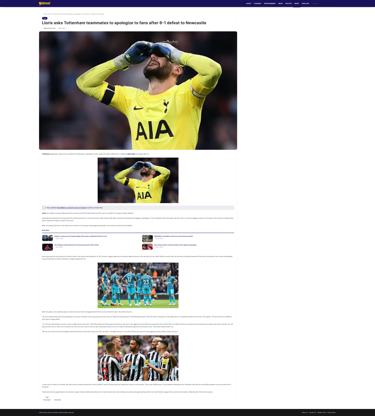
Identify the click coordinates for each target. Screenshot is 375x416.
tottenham (57, 400)
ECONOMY (257, 3)
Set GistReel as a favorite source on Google (71, 207)
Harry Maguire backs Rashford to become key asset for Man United (76, 245)
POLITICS (288, 3)
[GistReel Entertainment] (44, 3)
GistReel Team (321, 412)
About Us (305, 412)
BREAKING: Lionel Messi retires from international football (173, 236)
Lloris (44, 213)
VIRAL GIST (305, 3)
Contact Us (312, 412)
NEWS (280, 3)
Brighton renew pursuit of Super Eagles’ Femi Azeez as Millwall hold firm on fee (80, 236)
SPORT (296, 3)
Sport (50, 14)
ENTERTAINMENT (270, 3)
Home (45, 14)
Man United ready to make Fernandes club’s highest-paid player (175, 245)
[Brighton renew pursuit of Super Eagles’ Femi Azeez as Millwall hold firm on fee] (47, 238)
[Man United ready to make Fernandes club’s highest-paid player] (147, 247)
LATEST (248, 3)
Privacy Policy (331, 412)
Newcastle (131, 154)
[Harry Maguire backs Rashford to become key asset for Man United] (47, 247)
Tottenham (46, 154)
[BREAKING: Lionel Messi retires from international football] (147, 238)
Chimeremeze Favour (49, 28)
